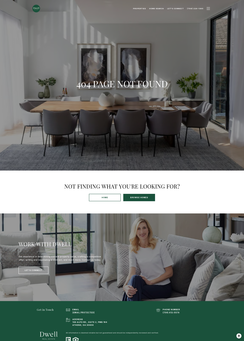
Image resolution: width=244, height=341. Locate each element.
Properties (139, 9)
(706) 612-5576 (171, 312)
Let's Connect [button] (33, 270)
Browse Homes (139, 197)
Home (105, 197)
